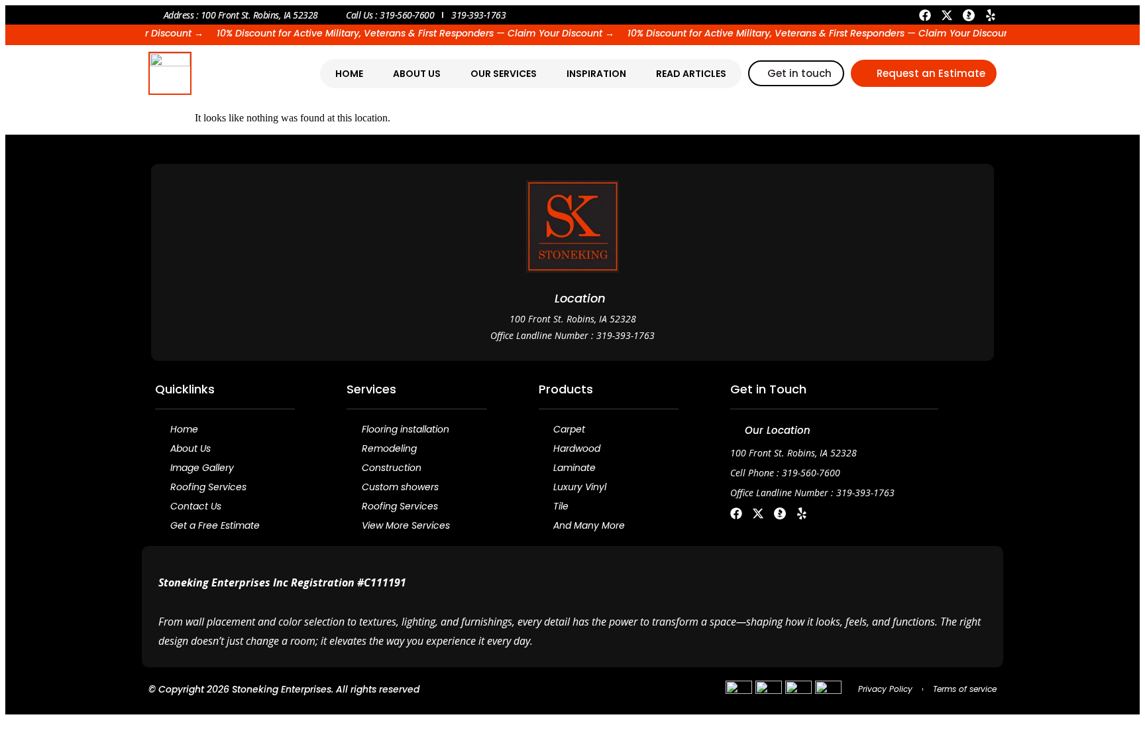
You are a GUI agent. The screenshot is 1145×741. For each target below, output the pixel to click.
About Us (417, 73)
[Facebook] (925, 15)
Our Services (503, 73)
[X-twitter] (947, 15)
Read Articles (691, 73)
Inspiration (596, 73)
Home (349, 73)
